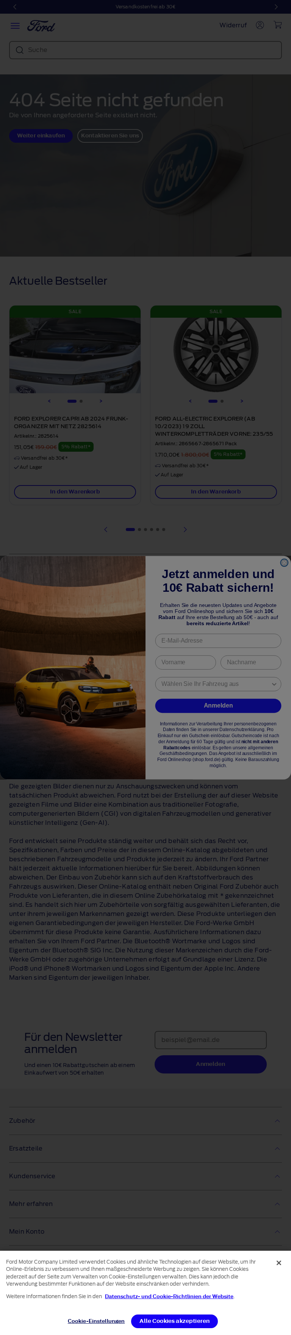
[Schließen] (279, 1263)
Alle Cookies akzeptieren (174, 1321)
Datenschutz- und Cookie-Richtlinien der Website (169, 1296)
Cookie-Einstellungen (96, 1321)
